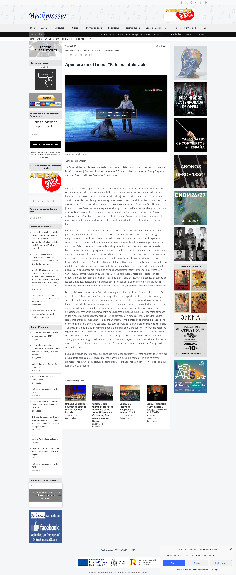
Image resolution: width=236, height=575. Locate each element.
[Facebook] (33, 201)
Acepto (174, 563)
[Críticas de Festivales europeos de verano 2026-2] (130, 386)
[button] (230, 549)
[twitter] (186, 2)
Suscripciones (45, 67)
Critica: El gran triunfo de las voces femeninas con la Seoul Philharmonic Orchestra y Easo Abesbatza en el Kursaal (102, 412)
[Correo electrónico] (57, 201)
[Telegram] (52, 201)
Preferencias (220, 563)
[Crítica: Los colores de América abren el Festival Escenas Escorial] (75, 386)
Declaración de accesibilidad (137, 572)
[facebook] (181, 2)
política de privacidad (41, 154)
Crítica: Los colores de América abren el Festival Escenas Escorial (75, 408)
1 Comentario (126, 416)
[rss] (206, 2)
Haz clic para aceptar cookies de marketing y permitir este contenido (46, 495)
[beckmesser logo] (48, 9)
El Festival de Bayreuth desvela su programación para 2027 (108, 34)
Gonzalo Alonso (74, 50)
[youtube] (196, 2)
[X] (38, 201)
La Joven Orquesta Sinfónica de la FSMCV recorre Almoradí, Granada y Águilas (45, 451)
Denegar (197, 563)
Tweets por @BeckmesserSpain (46, 495)
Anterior (71, 45)
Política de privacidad (200, 569)
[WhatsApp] (48, 201)
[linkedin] (201, 2)
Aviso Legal (214, 569)
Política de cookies (184, 569)
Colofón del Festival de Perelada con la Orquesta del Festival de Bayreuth (45, 245)
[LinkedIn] (43, 201)
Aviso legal (92, 572)
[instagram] (191, 2)
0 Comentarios (71, 416)
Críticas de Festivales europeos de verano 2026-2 (127, 408)
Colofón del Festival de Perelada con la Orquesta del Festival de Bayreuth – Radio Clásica (45, 235)
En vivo (116, 50)
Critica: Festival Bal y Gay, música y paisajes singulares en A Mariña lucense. (157, 409)
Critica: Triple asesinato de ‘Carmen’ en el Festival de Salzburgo (43, 314)
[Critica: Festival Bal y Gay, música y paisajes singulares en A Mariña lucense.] (157, 386)
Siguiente (160, 45)
